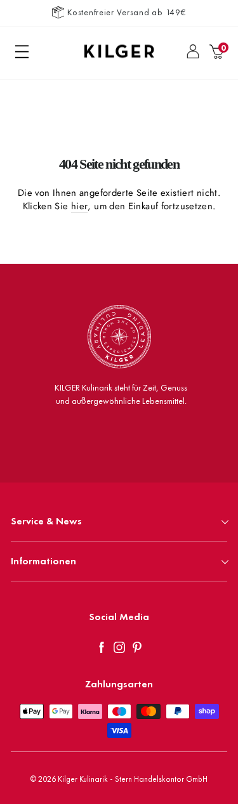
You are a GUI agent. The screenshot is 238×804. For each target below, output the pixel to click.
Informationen (43, 560)
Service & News (46, 521)
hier (79, 206)
